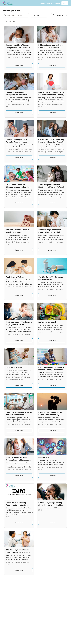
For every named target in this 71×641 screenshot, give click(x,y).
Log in (65, 3)
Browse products (46, 3)
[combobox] (38, 15)
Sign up (57, 3)
